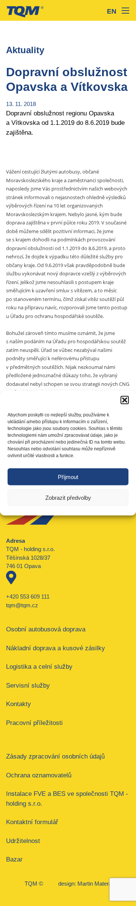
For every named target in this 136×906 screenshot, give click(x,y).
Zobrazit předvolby (68, 497)
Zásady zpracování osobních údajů (55, 756)
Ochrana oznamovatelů (38, 775)
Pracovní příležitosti (34, 722)
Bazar (14, 859)
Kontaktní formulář (32, 822)
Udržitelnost (23, 841)
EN (111, 11)
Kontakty (18, 704)
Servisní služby (28, 685)
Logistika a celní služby (39, 666)
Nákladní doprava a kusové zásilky (55, 648)
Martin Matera (94, 883)
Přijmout (68, 476)
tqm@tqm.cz (22, 605)
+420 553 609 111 (27, 596)
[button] (124, 400)
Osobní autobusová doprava (45, 629)
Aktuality (25, 50)
